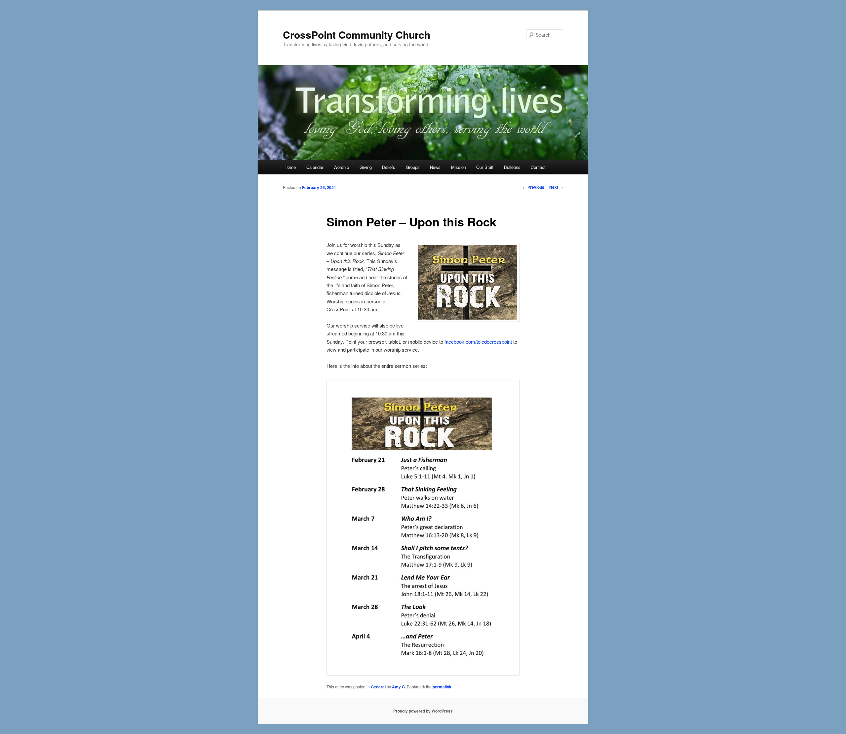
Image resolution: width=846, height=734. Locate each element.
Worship (341, 167)
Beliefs (388, 167)
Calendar (314, 167)
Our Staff (484, 167)
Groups (413, 167)
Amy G (398, 687)
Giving (366, 167)
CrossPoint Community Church (356, 34)
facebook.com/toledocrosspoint (478, 341)
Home (290, 167)
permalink (442, 687)
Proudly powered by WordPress (423, 711)
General (378, 687)
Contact (538, 167)
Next (556, 187)
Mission (458, 167)
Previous (533, 187)
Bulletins (512, 167)
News (435, 167)
